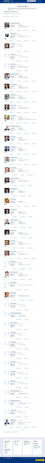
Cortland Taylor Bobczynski (15, 312)
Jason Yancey (12, 136)
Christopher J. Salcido (14, 73)
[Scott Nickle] (7, 242)
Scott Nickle (12, 240)
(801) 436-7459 (12, 274)
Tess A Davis (12, 43)
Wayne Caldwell (13, 33)
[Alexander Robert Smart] (7, 402)
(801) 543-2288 (12, 373)
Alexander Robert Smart (15, 400)
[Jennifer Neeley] (7, 284)
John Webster (13, 261)
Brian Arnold (12, 94)
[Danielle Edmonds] (7, 190)
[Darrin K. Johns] (7, 253)
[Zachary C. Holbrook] (7, 180)
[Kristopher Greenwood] (7, 127)
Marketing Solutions (28, 2)
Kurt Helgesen (13, 146)
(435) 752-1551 (12, 56)
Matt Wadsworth (13, 84)
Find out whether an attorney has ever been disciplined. (27, 444)
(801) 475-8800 (12, 128)
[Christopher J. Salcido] (7, 75)
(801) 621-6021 (12, 344)
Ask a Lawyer (9, 2)
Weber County (6, 453)
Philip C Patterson (13, 322)
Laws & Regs (20, 2)
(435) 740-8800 (12, 393)
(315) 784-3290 (12, 315)
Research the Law (13, 2)
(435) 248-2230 (12, 25)
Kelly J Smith (12, 54)
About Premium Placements (37, 446)
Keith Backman (13, 167)
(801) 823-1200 (12, 76)
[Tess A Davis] (7, 45)
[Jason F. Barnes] (7, 107)
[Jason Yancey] (7, 138)
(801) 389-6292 (12, 412)
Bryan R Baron (13, 292)
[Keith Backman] (7, 169)
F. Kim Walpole (13, 351)
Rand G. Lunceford (13, 219)
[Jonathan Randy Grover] (7, 392)
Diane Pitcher (13, 64)
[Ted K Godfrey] (7, 363)
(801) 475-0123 (12, 86)
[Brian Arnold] (7, 96)
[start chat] (43, 460)
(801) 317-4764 (12, 180)
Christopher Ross (13, 209)
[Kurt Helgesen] (7, 148)
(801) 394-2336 (12, 201)
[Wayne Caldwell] (7, 35)
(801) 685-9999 (12, 422)
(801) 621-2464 (12, 354)
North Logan (6, 443)
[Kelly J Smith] (7, 56)
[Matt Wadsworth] (7, 86)
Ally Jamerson (13, 230)
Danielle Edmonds (13, 188)
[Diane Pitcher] (7, 66)
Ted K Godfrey (13, 361)
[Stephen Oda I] (7, 383)
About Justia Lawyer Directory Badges (36, 443)
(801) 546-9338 (12, 383)
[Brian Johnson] (7, 200)
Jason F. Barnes (13, 105)
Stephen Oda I (13, 381)
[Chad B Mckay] (7, 344)
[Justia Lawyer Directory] (6, 1)
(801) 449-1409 (12, 159)
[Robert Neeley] (7, 334)
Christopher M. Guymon (15, 23)
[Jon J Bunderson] (7, 305)
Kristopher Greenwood (14, 125)
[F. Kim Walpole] (7, 353)
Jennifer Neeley (13, 282)
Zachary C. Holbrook (14, 178)
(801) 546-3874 (12, 107)
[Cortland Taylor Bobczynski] (7, 314)
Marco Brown (12, 419)
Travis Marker (13, 115)
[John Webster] (7, 263)
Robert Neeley (13, 332)
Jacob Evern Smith (13, 271)
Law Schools (17, 2)
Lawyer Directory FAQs (36, 444)
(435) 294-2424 (12, 46)
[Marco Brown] (7, 421)
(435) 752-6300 (12, 35)
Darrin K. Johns (13, 251)
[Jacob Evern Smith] (7, 273)
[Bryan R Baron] (7, 294)
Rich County (6, 452)
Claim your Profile (36, 445)
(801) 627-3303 (12, 295)
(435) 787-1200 (12, 66)
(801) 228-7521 (12, 253)
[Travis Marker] (7, 117)
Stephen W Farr (13, 410)
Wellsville (6, 447)
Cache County (6, 451)
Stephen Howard (13, 157)
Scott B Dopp (12, 371)
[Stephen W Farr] (7, 412)
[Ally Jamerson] (7, 232)
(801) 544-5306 (12, 138)
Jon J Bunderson (13, 303)
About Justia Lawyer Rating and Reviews (37, 448)
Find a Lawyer (5, 2)
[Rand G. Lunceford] (7, 221)
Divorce (15, 443)
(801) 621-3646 (12, 284)
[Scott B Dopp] (7, 373)
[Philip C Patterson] (7, 324)
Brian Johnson (13, 198)
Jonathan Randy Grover (14, 390)
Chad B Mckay (13, 342)
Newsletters (24, 2)
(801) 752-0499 (12, 402)
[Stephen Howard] (7, 159)
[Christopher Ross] (7, 211)
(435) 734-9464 (12, 305)
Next (22, 429)
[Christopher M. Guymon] (7, 25)
